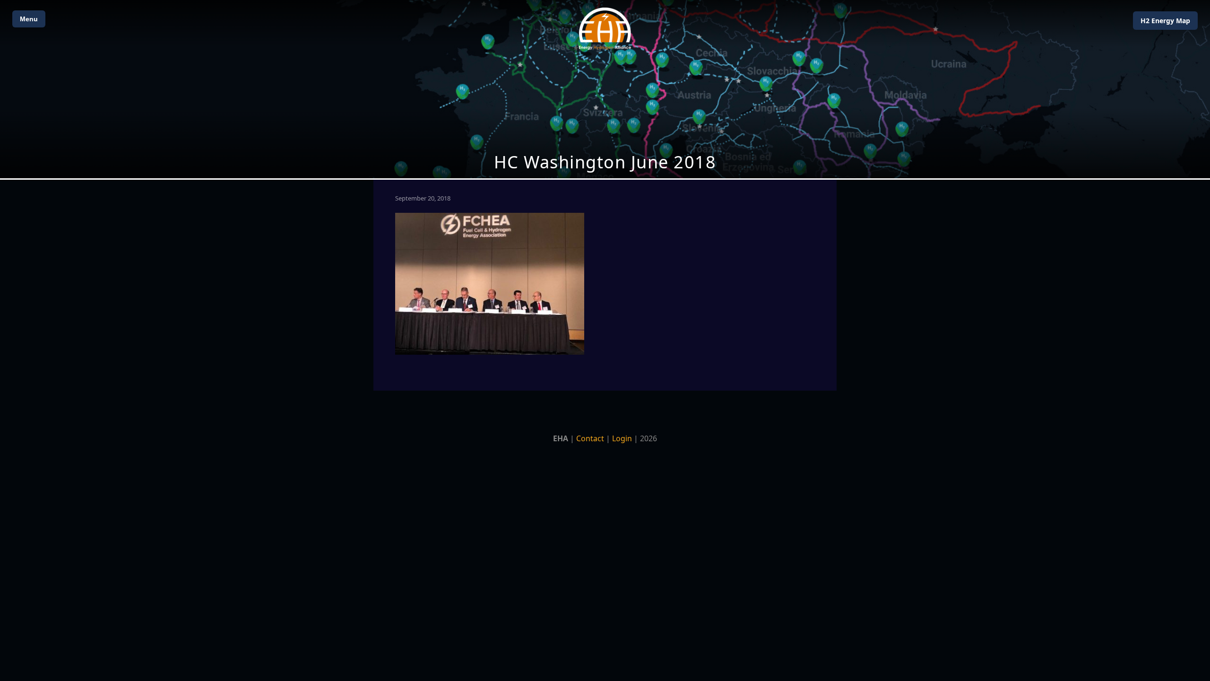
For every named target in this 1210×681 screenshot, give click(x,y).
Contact (590, 438)
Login (622, 438)
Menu (29, 19)
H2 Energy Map (1165, 20)
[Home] (605, 29)
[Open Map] (605, 89)
